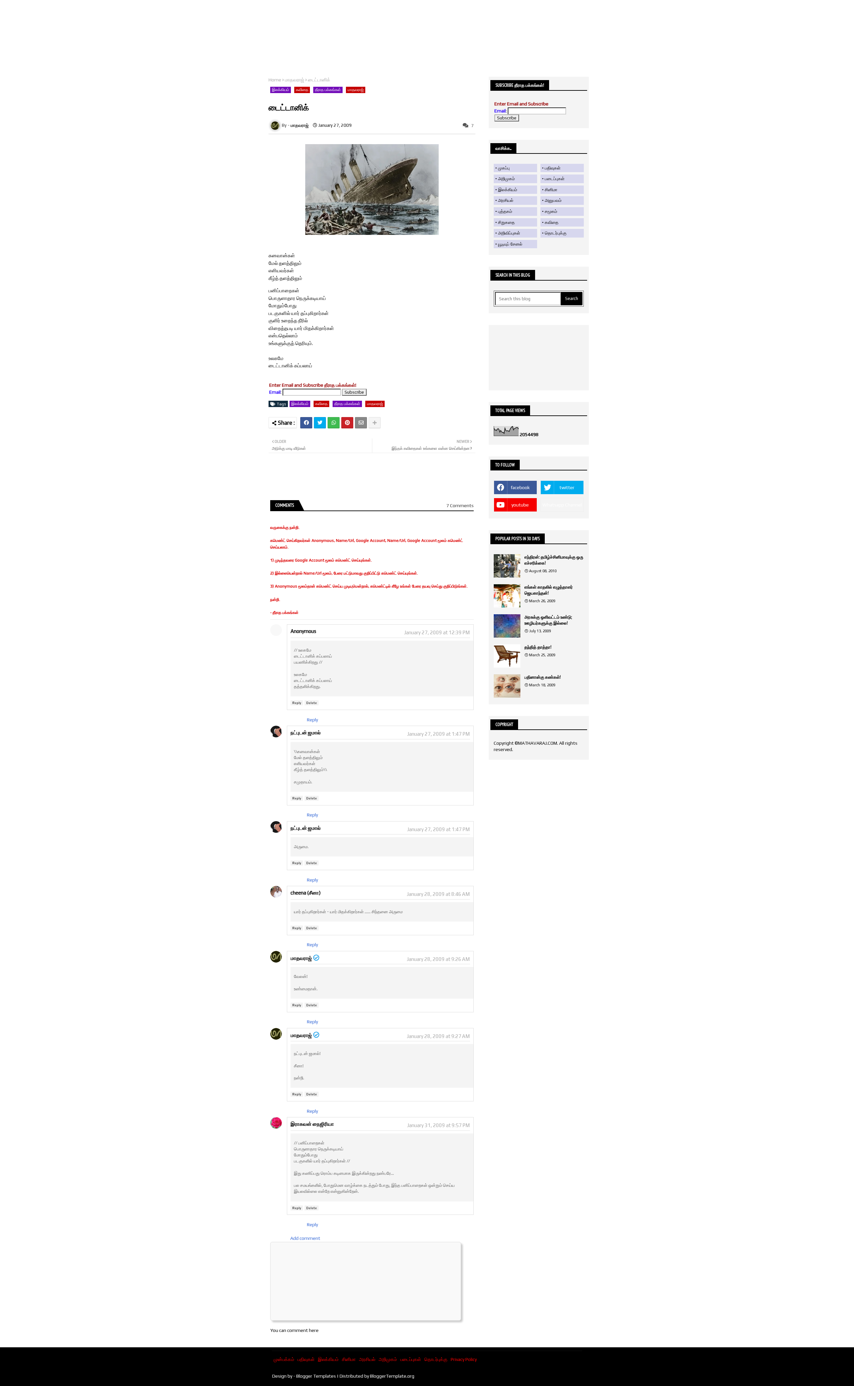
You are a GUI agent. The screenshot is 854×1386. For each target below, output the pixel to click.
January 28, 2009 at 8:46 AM (438, 894)
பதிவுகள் (552, 167)
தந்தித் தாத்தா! (537, 647)
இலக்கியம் (280, 89)
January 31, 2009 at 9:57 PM (438, 1125)
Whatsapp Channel (562, 504)
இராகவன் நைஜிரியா (312, 1124)
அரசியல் (505, 200)
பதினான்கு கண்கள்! (542, 677)
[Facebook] (306, 422)
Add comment (305, 1238)
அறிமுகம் (506, 178)
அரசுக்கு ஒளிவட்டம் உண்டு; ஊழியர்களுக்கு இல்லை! (548, 620)
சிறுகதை (506, 222)
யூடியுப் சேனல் (510, 244)
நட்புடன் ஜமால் (306, 732)
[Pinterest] (347, 422)
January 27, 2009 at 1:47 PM (438, 734)
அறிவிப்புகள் (509, 233)
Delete (311, 703)
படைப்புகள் (554, 178)
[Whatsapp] (334, 422)
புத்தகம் (505, 211)
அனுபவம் (553, 200)
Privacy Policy (464, 1359)
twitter (566, 487)
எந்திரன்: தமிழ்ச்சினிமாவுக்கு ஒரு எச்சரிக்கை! (553, 560)
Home (275, 79)
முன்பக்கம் (284, 1359)
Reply (296, 703)
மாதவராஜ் (294, 79)
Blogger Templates (316, 1376)
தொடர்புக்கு (555, 233)
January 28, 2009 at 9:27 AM (438, 1036)
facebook (520, 487)
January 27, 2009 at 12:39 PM (437, 632)
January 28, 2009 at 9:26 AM (438, 959)
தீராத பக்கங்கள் (328, 89)
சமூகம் (551, 211)
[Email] (361, 422)
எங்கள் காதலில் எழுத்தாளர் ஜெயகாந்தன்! (548, 590)
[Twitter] (320, 422)
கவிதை (302, 89)
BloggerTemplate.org (392, 1376)
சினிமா (551, 189)
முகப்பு (504, 167)
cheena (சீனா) (306, 893)
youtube (520, 504)
